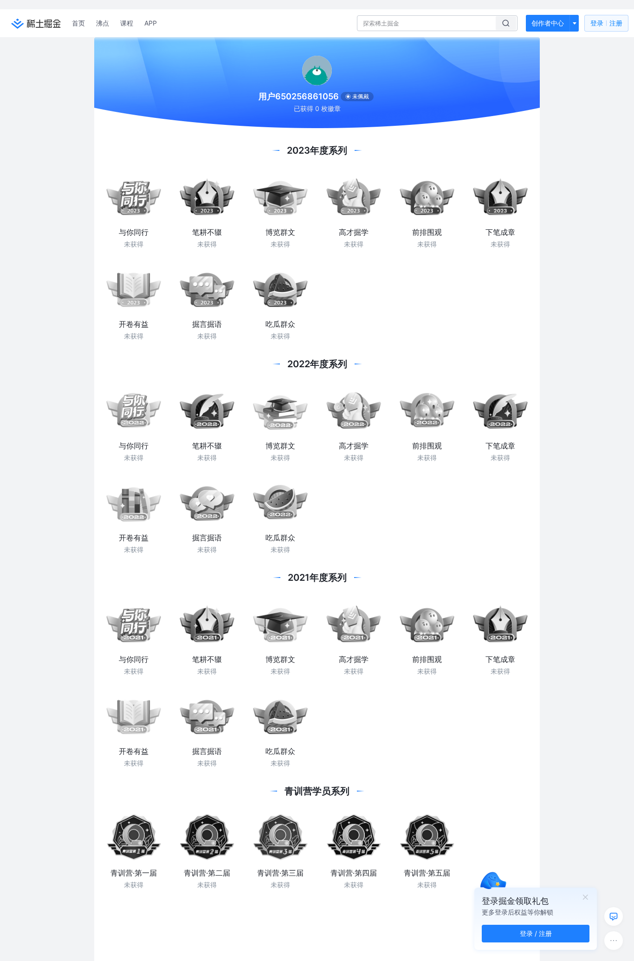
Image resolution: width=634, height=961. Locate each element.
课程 (126, 23)
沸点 (102, 23)
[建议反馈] (613, 916)
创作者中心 (547, 23)
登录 (606, 23)
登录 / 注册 (536, 933)
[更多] (613, 940)
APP (150, 23)
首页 (78, 23)
